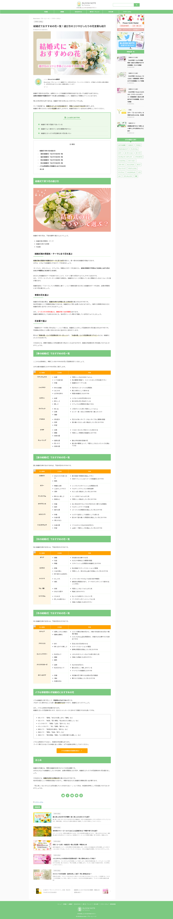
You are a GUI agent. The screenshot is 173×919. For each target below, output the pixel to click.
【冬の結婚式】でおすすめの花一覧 (51, 163)
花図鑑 (46, 12)
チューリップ (121, 168)
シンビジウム (121, 161)
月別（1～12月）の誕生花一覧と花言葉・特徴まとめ (70, 844)
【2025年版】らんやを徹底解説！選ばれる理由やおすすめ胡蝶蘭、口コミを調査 (135, 62)
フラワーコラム (127, 12)
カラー (120, 153)
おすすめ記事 (121, 145)
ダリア (138, 164)
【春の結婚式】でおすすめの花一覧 (51, 154)
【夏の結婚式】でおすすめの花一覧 (51, 157)
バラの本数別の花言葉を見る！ (70, 751)
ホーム (59, 904)
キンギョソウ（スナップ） (125, 157)
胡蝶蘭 (62, 12)
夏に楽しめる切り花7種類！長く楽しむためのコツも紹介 (71, 817)
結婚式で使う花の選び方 (48, 151)
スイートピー (131, 161)
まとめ (42, 169)
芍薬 (136, 176)
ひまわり (130, 145)
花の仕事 (110, 12)
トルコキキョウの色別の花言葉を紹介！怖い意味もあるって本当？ (74, 858)
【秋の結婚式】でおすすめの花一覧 (51, 160)
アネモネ (138, 145)
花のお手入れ (78, 12)
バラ (139, 172)
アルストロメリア (123, 149)
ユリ (119, 176)
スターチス (121, 164)
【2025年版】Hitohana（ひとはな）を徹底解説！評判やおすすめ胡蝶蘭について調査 (135, 78)
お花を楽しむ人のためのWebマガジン (86, 913)
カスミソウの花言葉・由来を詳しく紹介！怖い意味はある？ (72, 874)
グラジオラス (138, 157)
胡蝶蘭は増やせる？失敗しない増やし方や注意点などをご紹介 (135, 128)
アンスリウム (134, 149)
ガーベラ (138, 153)
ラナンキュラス (128, 176)
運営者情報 (113, 904)
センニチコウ (130, 164)
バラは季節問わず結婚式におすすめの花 (53, 166)
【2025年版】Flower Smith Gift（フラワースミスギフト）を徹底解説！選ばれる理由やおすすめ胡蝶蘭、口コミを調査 (135, 97)
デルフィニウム (132, 168)
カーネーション (129, 153)
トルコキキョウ (131, 172)
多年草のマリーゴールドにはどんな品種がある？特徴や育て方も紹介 (75, 831)
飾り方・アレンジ (94, 12)
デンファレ (121, 172)
